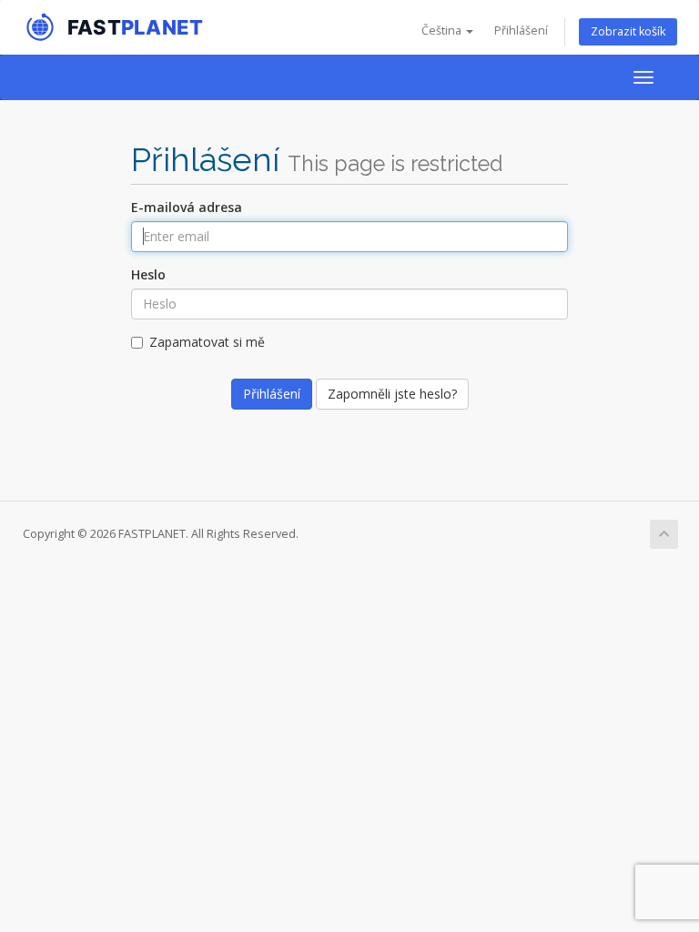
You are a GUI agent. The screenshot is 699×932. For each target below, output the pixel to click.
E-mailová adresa (186, 207)
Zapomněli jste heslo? (392, 393)
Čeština (442, 30)
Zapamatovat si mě (207, 341)
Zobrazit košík (628, 31)
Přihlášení (521, 30)
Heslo (148, 274)
